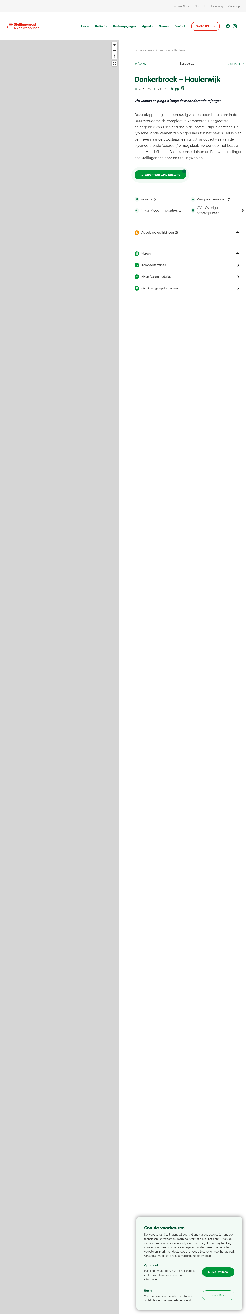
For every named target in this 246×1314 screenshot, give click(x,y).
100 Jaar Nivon (180, 6)
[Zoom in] (114, 45)
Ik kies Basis (218, 1295)
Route (148, 50)
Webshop (234, 6)
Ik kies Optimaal (218, 1272)
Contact (180, 26)
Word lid (202, 26)
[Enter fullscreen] (114, 63)
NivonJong (216, 6)
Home (85, 26)
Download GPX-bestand (162, 175)
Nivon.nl (200, 6)
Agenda (147, 26)
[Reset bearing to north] (114, 56)
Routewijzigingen (124, 26)
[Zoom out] (114, 50)
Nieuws (164, 26)
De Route (101, 26)
